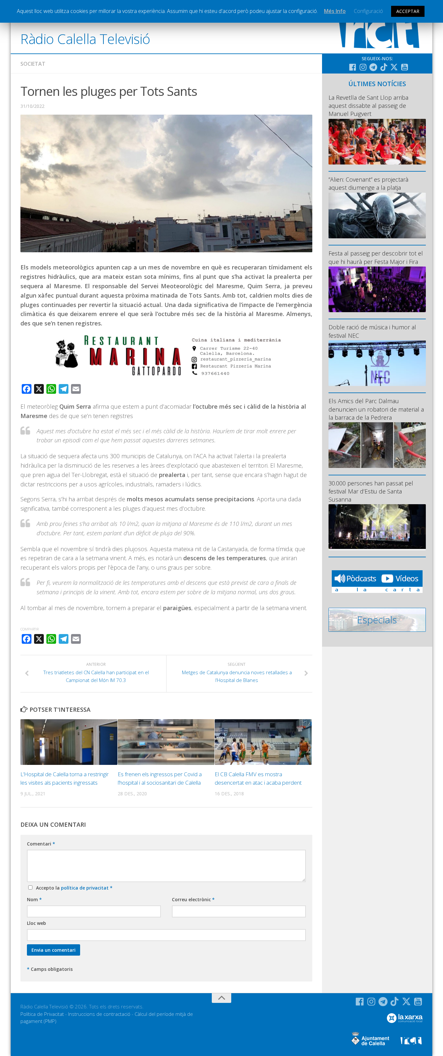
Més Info (335, 11)
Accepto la (73, 888)
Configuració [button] (368, 11)
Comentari (41, 844)
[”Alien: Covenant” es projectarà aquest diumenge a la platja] (377, 215)
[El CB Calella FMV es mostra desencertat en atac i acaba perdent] (263, 742)
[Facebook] (352, 67)
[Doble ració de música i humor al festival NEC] (377, 363)
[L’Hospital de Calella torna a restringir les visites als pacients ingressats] (68, 742)
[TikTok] (384, 67)
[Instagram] (363, 67)
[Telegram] (373, 67)
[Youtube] (404, 67)
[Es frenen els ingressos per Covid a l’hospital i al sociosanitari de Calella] (166, 742)
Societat (32, 63)
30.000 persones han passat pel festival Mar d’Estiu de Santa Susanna (371, 491)
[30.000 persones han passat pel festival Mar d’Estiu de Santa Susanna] (377, 527)
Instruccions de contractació (99, 1014)
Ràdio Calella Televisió (85, 38)
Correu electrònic (193, 899)
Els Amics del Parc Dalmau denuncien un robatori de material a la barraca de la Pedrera (376, 409)
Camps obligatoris (50, 969)
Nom (34, 899)
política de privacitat (85, 888)
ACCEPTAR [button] (407, 11)
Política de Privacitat (42, 1014)
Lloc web (36, 923)
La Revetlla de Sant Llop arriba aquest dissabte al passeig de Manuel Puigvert (368, 106)
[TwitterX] (394, 67)
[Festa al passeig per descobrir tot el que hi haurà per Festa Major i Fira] (377, 289)
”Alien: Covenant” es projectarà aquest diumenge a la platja (368, 183)
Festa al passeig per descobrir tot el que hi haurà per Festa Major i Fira (376, 257)
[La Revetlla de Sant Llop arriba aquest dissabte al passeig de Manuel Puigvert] (377, 142)
